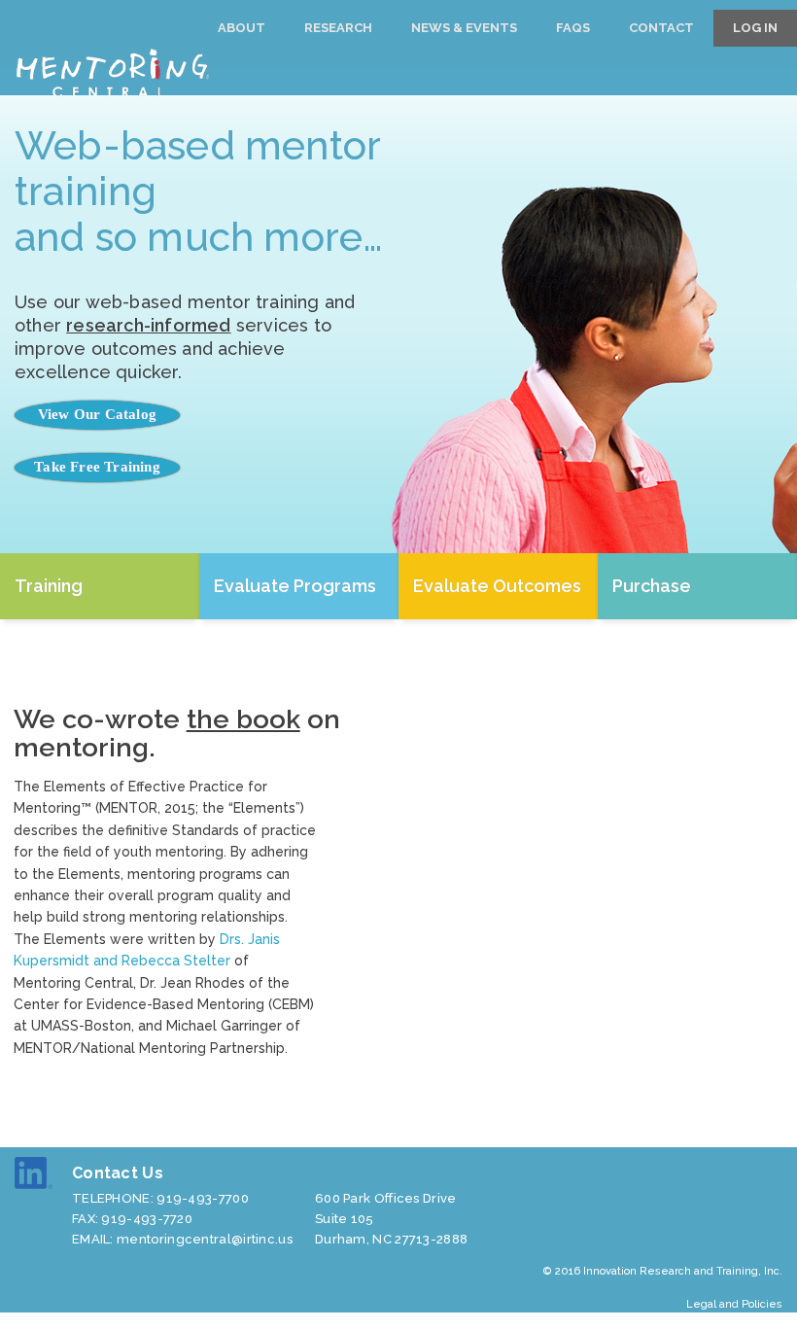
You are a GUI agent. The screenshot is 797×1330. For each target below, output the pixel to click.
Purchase (651, 586)
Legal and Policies (734, 1304)
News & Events (464, 27)
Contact (661, 27)
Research (338, 27)
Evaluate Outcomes (497, 586)
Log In (755, 27)
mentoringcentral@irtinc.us (205, 1239)
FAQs (573, 27)
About (241, 27)
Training (49, 586)
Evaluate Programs (295, 586)
